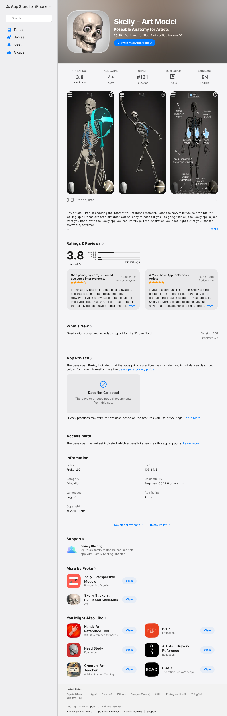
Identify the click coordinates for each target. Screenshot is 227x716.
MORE (132, 306)
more (214, 229)
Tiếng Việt (197, 694)
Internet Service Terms (79, 711)
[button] (29, 29)
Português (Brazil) (176, 694)
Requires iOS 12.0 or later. (162, 483)
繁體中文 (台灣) (75, 698)
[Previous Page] (62, 77)
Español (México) (76, 694)
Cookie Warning (133, 711)
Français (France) (140, 694)
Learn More (192, 418)
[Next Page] (222, 77)
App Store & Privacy (108, 711)
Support (151, 711)
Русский (107, 694)
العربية (94, 694)
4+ (146, 497)
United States (74, 689)
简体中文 (121, 694)
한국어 (158, 694)
